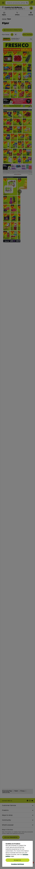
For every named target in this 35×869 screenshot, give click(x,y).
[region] (17, 854)
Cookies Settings (17, 864)
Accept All (17, 860)
